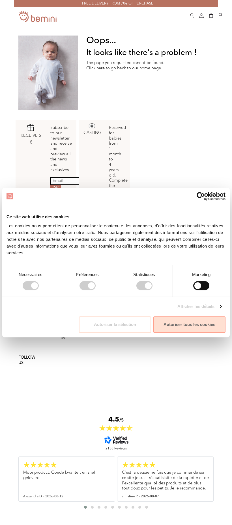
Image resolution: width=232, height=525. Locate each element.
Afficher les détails (196, 306)
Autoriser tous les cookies (189, 324)
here (100, 68)
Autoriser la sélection (115, 324)
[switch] (88, 285)
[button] (192, 14)
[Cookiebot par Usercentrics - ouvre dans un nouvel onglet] (200, 196)
